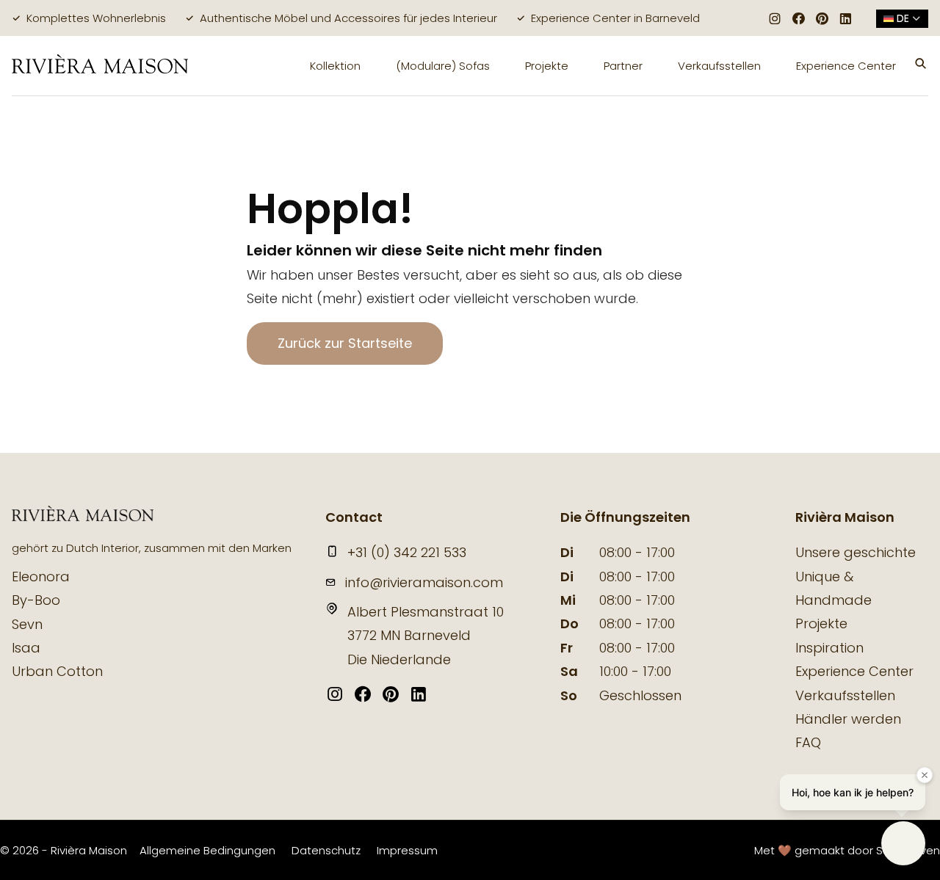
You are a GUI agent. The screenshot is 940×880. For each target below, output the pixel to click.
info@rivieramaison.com (424, 582)
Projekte (546, 65)
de (903, 18)
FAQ (808, 742)
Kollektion (335, 65)
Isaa (26, 648)
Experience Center (846, 65)
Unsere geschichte (855, 552)
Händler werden (848, 719)
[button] (921, 65)
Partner (623, 65)
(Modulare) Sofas (443, 65)
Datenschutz (326, 850)
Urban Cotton (57, 671)
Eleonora (41, 576)
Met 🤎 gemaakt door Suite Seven (847, 850)
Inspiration (829, 648)
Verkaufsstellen (719, 65)
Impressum (407, 850)
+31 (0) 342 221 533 (406, 552)
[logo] (100, 66)
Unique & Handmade (833, 588)
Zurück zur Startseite (345, 343)
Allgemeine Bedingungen (207, 850)
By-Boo (36, 600)
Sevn (27, 624)
